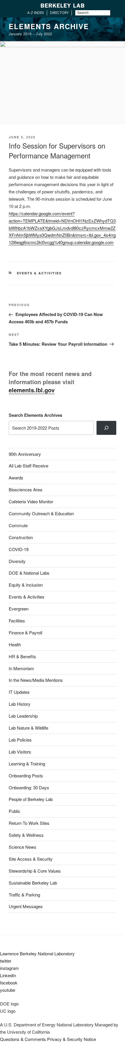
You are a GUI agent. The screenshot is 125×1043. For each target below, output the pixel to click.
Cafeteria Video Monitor (31, 501)
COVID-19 (18, 549)
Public (14, 811)
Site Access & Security (31, 859)
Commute (18, 525)
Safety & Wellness (26, 835)
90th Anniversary (25, 454)
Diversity (17, 561)
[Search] (106, 428)
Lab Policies (20, 740)
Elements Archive (49, 26)
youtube (7, 990)
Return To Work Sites (29, 823)
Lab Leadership (23, 716)
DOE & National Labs (29, 573)
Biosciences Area (25, 489)
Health (15, 644)
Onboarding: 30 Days (29, 787)
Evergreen (18, 609)
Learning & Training (27, 763)
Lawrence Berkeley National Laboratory (37, 953)
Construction (21, 537)
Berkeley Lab (62, 5)
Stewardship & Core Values (35, 871)
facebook (8, 983)
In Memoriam (21, 668)
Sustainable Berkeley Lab (33, 883)
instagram (9, 968)
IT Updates (19, 692)
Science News (22, 847)
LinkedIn (8, 975)
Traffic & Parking (24, 895)
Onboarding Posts (26, 775)
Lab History (20, 704)
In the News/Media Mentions (36, 680)
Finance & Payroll (25, 632)
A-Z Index (35, 12)
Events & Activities (39, 273)
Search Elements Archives (35, 415)
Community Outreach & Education (41, 513)
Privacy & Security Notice (71, 1039)
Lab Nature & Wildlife (28, 728)
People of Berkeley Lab (31, 799)
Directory (59, 12)
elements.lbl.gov (32, 390)
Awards (16, 477)
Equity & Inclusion (26, 585)
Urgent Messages (26, 906)
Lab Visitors (20, 752)
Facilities (17, 620)
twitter (5, 961)
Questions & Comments (23, 1039)
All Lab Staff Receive (28, 466)
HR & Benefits (22, 656)
